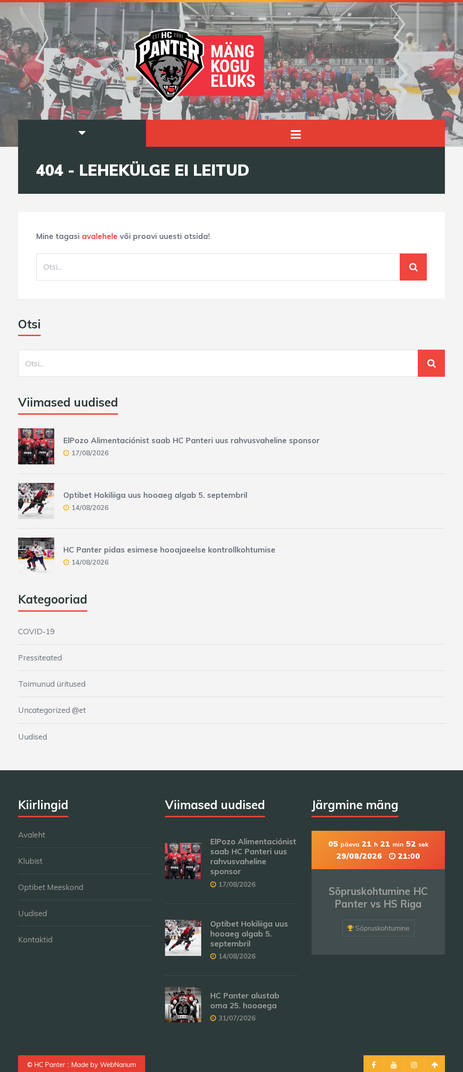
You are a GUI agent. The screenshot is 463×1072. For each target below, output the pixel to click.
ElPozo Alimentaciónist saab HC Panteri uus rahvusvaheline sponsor (191, 440)
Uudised (32, 736)
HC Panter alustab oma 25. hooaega (244, 1000)
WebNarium (118, 1065)
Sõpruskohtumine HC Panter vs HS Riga (378, 898)
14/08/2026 (90, 507)
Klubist (30, 861)
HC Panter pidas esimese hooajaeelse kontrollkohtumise (169, 549)
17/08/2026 (90, 453)
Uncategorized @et (52, 710)
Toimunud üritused (51, 683)
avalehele (100, 236)
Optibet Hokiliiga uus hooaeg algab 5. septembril (155, 495)
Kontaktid (35, 939)
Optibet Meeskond (50, 887)
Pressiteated (40, 657)
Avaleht (31, 834)
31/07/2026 (236, 1018)
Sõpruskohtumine (382, 928)
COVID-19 (36, 631)
